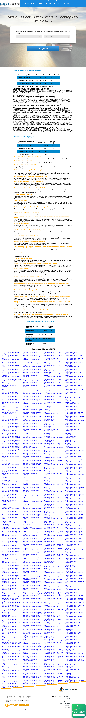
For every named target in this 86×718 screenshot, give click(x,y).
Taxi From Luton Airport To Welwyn (74, 612)
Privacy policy (67, 698)
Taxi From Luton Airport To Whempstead (72, 640)
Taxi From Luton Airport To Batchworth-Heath (9, 431)
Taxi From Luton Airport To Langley (32, 672)
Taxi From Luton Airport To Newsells (53, 497)
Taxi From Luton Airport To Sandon (53, 682)
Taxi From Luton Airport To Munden (53, 460)
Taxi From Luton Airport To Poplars (53, 594)
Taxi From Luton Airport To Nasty (52, 471)
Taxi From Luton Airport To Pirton (52, 592)
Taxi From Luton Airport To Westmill (74, 631)
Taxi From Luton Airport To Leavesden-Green (30, 684)
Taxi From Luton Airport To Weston (74, 632)
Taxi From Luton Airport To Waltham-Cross (72, 570)
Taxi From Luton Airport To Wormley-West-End (72, 678)
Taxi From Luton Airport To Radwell (53, 631)
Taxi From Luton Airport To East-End (32, 408)
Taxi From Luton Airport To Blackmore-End (9, 476)
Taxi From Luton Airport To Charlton (11, 596)
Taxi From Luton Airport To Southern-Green (72, 401)
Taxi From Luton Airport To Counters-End (9, 684)
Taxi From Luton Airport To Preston (53, 615)
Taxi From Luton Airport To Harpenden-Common (30, 536)
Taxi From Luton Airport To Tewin (73, 467)
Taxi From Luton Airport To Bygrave (11, 577)
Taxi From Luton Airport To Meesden (53, 437)
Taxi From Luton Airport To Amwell (11, 368)
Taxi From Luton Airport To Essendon (32, 420)
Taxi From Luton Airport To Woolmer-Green (72, 675)
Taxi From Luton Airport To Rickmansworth (51, 647)
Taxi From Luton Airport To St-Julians (74, 416)
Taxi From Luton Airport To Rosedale (53, 658)
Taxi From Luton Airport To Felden (32, 422)
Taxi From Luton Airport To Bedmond (11, 442)
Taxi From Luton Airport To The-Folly (74, 474)
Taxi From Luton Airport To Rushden (53, 672)
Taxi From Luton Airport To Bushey (11, 575)
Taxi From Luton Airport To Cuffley (32, 359)
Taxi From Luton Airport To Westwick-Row (72, 634)
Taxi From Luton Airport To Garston (32, 459)
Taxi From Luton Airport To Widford (74, 646)
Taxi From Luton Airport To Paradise (53, 554)
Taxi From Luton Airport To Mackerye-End (51, 417)
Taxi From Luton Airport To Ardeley (11, 378)
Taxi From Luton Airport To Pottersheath (51, 607)
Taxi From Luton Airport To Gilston (32, 463)
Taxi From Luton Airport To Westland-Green (72, 628)
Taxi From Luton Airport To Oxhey (52, 545)
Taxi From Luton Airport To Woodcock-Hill (72, 665)
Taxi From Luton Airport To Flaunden (32, 437)
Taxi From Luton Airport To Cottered (11, 682)
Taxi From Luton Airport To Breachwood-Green (9, 506)
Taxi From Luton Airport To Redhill (53, 640)
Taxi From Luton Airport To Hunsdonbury (30, 631)
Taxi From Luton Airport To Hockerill (32, 602)
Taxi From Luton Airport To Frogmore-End (30, 445)
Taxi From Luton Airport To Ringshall (53, 650)
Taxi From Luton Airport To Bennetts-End (9, 454)
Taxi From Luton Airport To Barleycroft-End (9, 421)
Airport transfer (67, 701)
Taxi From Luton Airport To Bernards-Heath (9, 462)
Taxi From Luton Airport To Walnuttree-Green (72, 564)
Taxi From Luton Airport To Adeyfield (11, 355)
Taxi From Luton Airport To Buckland (11, 541)
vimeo (30, 697)
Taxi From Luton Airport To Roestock (53, 656)
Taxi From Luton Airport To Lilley (52, 364)
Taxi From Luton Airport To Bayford (11, 440)
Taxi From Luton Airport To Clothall (11, 646)
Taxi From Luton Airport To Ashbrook (11, 379)
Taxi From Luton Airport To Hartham (32, 541)
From (18, 34)
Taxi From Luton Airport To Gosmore (32, 470)
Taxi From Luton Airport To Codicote (11, 653)
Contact (67, 3)
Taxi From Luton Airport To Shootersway (72, 367)
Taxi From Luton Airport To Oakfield (53, 530)
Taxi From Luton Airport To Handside (32, 528)
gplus (21, 697)
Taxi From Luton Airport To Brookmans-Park (9, 536)
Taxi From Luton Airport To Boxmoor (11, 490)
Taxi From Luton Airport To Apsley (10, 376)
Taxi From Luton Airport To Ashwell (11, 383)
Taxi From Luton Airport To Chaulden (11, 598)
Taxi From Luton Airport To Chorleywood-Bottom (9, 627)
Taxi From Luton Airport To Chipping (11, 622)
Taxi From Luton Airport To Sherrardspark (72, 364)
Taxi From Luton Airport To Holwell (32, 612)
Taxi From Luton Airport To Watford (74, 598)
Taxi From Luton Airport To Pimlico (53, 582)
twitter (10, 697)
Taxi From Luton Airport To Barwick (11, 426)
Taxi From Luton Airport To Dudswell (32, 403)
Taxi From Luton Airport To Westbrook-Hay (72, 625)
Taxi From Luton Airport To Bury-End (11, 568)
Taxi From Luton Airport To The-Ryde (74, 487)
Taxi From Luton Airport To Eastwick (32, 412)
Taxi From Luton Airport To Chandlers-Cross (9, 589)
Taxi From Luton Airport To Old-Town (53, 544)
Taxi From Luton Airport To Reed (52, 645)
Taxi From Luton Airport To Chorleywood (9, 633)
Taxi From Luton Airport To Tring (73, 531)
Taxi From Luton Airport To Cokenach (11, 655)
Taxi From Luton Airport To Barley (10, 419)
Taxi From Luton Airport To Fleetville (32, 439)
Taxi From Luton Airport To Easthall (32, 410)
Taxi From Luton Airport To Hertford (32, 577)
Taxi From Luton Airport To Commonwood (9, 674)
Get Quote (43, 48)
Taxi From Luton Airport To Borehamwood (9, 479)
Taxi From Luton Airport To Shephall (74, 362)
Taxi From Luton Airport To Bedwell (11, 443)
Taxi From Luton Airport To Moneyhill (53, 447)
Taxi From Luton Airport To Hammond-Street (30, 526)
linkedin (23, 697)
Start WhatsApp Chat (79, 715)
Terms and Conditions (68, 700)
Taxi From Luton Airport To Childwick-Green (9, 617)
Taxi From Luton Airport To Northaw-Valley (51, 516)
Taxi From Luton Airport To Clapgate (11, 640)
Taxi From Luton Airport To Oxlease (53, 547)
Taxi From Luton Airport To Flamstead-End (30, 432)
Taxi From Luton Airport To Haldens (32, 516)
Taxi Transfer (66, 705)
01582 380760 (19, 705)
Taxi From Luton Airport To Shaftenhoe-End (72, 353)
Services (48, 3)
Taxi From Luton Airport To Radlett (53, 629)
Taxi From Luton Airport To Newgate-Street (51, 489)
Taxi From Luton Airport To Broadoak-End (9, 523)
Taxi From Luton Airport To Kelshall (32, 643)
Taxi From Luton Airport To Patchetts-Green (51, 562)
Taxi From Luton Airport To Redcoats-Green (51, 638)
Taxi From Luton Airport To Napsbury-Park (51, 462)
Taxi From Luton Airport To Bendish (11, 447)
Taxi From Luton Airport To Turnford (74, 537)
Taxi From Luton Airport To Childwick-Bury (9, 614)
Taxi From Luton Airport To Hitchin (32, 601)
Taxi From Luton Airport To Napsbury (53, 464)
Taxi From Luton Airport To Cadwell (11, 578)
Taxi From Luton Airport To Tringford (74, 533)
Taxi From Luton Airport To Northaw (53, 518)
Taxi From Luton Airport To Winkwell (74, 660)
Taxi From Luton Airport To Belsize (11, 446)
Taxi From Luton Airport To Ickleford (32, 636)
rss (26, 697)
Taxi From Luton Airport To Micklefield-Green (51, 441)
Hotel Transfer (67, 703)
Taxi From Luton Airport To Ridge (52, 649)
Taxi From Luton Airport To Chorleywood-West (9, 630)
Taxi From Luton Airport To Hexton (32, 581)
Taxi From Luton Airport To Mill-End (53, 443)
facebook (8, 697)
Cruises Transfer (67, 707)
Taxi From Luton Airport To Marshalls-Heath (51, 429)
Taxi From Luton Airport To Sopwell (74, 388)
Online (60, 700)
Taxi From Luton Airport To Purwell (53, 619)
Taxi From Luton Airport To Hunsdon (32, 629)
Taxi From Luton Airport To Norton (53, 523)
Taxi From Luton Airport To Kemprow (32, 645)
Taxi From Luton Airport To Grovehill (32, 501)
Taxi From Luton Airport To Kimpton (32, 649)
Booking (40, 3)
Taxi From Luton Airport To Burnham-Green (9, 563)
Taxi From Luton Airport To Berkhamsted (9, 459)
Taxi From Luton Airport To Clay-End (11, 642)
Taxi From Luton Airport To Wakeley (74, 558)
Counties (56, 3)
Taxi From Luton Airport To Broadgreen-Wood (9, 520)
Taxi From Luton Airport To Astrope (11, 392)
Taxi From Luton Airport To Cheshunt (11, 609)
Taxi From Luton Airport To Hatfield (32, 552)
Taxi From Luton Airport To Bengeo (11, 449)
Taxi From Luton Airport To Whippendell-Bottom (72, 642)
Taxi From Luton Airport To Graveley (32, 471)
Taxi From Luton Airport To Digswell (32, 399)
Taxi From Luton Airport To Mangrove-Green (51, 420)
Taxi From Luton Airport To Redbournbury (51, 635)
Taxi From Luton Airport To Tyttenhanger (72, 544)
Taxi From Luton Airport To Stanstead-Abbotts (72, 437)
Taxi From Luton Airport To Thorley (74, 504)
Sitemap (66, 696)
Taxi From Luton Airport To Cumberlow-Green (30, 361)
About (33, 3)
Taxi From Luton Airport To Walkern (74, 560)
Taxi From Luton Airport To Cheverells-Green (9, 611)
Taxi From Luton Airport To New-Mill (53, 484)
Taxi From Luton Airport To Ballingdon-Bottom (9, 412)
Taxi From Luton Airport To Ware (73, 575)
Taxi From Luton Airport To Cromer (32, 355)
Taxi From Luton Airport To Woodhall (74, 667)
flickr (17, 697)
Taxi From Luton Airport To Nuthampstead (51, 527)
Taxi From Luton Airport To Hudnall (32, 628)
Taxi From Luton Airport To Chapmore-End (9, 594)
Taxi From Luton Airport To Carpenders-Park (9, 586)
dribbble (19, 697)
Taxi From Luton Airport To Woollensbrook (72, 672)
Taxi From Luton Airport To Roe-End (53, 652)
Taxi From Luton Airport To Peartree (53, 572)
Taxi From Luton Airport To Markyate (53, 427)
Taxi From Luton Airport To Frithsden (32, 443)
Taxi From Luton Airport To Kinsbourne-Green (30, 660)
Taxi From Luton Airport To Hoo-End (32, 615)
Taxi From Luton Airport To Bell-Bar (11, 445)
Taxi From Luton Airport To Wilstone (74, 659)
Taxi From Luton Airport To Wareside (74, 577)
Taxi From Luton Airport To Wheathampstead (72, 637)
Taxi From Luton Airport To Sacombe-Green (51, 678)
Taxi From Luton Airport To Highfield (32, 594)
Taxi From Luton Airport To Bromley (11, 531)
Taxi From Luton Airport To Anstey (11, 372)
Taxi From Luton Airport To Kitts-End (32, 662)
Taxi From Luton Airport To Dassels (32, 381)
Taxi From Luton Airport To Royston (53, 665)
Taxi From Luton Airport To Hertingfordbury (30, 579)
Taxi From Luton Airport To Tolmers (74, 517)
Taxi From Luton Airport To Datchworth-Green (30, 383)
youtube (14, 697)
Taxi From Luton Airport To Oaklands (53, 531)
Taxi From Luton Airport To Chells (10, 605)
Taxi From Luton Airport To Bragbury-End (9, 495)
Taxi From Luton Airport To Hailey (31, 514)
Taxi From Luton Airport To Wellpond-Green (72, 607)
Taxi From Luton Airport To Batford (11, 436)
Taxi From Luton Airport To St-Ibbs (74, 412)
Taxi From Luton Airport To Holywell (32, 613)
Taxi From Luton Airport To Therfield (74, 494)
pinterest (12, 697)
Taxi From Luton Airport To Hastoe (32, 542)
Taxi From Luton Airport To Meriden (53, 439)
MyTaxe (21, 709)
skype (28, 697)
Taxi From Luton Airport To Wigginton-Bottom (72, 648)
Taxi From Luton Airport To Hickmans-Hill (30, 583)
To (44, 34)
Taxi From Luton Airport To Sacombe (53, 680)
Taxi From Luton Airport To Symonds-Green (72, 454)
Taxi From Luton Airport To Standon (74, 435)
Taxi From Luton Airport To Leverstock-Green (51, 358)
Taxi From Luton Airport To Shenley (74, 358)
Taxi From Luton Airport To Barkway (11, 418)
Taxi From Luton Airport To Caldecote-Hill (9, 580)
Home (27, 3)
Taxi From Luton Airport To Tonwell (74, 518)
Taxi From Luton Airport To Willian (74, 655)
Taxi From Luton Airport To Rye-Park (53, 676)
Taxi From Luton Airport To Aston (10, 391)
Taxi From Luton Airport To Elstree (32, 416)
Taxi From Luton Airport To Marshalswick (51, 432)
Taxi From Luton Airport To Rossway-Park (51, 660)
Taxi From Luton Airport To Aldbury (11, 361)
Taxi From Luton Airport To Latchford (32, 676)
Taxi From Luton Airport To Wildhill (74, 653)
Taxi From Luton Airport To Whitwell (74, 645)
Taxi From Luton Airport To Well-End (74, 605)
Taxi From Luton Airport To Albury (10, 359)
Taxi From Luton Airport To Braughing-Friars (9, 500)
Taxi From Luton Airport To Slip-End (74, 372)
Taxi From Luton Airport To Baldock (11, 410)
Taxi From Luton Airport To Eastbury (32, 409)
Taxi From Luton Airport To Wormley (74, 680)
